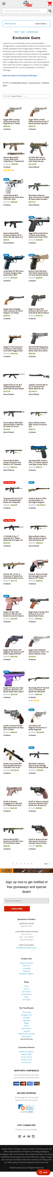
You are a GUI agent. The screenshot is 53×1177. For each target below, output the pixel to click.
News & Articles (26, 963)
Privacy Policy (26, 1060)
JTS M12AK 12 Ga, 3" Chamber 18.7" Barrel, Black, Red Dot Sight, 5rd (13, 538)
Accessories (26, 994)
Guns (26, 986)
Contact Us (26, 1062)
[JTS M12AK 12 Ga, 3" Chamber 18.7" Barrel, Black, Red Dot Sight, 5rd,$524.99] (14, 527)
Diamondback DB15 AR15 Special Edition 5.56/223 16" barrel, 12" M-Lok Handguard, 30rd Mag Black (13, 426)
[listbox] (19, 96)
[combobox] (25, 11)
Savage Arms (26, 1015)
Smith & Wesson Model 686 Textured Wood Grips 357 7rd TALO (13, 727)
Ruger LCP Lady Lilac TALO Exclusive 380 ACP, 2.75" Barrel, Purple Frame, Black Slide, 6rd (13, 691)
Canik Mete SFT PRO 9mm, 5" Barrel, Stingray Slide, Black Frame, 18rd (13, 273)
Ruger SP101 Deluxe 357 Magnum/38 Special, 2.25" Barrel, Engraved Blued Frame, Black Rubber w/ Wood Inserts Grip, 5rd (13, 654)
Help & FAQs (26, 1054)
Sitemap (26, 971)
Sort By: (7, 96)
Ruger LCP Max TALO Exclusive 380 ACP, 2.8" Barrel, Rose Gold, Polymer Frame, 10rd (13, 615)
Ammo (26, 989)
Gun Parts (26, 992)
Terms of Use (26, 1057)
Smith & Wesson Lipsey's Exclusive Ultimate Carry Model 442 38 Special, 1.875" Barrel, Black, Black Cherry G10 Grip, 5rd (39, 805)
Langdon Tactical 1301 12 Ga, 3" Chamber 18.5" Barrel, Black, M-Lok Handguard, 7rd (38, 387)
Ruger (26, 1023)
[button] (26, 23)
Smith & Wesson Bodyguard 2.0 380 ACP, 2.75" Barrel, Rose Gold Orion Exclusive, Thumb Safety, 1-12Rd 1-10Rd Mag (13, 805)
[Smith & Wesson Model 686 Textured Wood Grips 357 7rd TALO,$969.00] (14, 717)
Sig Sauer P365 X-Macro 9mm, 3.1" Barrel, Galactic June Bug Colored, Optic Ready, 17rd (38, 463)
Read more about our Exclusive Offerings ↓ (20, 75)
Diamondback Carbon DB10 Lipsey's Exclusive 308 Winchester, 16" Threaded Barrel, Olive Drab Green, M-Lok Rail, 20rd (39, 540)
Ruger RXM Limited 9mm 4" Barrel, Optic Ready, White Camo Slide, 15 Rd (38, 235)
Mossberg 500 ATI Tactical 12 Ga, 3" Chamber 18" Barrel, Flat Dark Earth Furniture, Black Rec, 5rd (39, 691)
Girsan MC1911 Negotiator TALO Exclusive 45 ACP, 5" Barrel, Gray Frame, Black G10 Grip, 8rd (38, 350)
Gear (26, 997)
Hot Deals (27, 1000)
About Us (26, 966)
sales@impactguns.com (26, 948)
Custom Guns (34, 83)
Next (46, 864)
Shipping (26, 968)
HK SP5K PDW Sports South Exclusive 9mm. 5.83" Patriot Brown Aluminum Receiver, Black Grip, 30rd (38, 161)
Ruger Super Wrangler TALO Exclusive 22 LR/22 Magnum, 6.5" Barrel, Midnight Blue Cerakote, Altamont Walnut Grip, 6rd (13, 313)
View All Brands (26, 1039)
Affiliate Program (26, 974)
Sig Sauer (26, 1020)
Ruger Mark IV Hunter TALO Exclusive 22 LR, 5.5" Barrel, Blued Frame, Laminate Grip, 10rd (39, 615)
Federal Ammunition (26, 1034)
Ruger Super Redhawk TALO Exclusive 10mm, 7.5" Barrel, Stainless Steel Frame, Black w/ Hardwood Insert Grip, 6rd (39, 654)
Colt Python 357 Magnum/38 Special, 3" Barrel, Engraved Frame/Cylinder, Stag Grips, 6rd (38, 729)
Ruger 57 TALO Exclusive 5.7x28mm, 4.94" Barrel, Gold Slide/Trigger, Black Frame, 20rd (13, 350)
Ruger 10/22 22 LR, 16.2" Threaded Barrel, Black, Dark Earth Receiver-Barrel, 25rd (13, 387)
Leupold (26, 1031)
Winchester (26, 1028)
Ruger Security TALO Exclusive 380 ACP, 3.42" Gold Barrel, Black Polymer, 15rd (39, 312)
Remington (26, 1036)
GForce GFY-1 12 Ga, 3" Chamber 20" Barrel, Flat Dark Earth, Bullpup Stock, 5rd (13, 577)
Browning (26, 1012)
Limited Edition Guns (18, 83)
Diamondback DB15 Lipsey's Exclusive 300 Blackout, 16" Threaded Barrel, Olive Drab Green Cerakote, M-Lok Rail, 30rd (13, 464)
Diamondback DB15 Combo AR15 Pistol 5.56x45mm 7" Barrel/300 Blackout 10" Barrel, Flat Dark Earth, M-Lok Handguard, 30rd (13, 162)
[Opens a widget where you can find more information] (43, 1172)
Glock (26, 1026)
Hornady (26, 1018)
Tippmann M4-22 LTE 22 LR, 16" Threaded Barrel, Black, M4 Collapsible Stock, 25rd (12, 501)
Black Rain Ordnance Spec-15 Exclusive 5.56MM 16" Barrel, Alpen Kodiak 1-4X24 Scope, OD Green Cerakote (39, 199)
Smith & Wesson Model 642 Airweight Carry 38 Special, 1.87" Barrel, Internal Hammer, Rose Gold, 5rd (38, 578)
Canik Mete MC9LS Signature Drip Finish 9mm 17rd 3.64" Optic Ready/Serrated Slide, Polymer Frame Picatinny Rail (13, 200)
